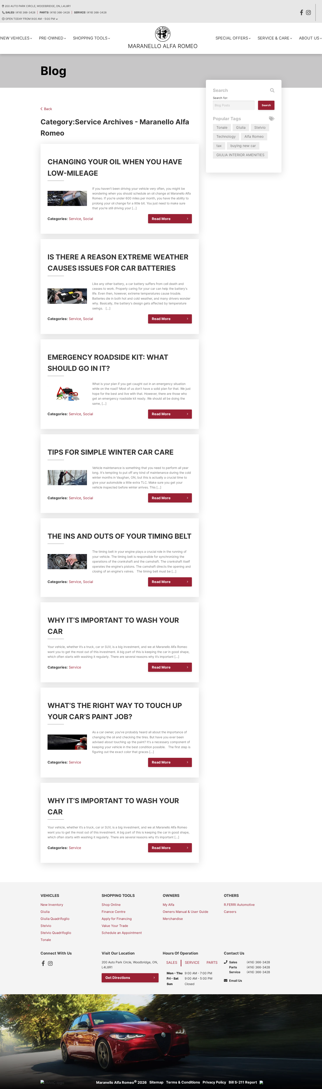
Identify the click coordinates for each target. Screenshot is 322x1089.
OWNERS (171, 895)
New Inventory (52, 905)
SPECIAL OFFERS (232, 38)
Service (75, 218)
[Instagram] (50, 963)
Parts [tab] (212, 962)
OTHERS (231, 895)
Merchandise (173, 919)
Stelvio (260, 127)
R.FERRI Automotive (239, 905)
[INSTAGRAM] (308, 12)
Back (48, 109)
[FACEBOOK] (301, 12)
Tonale (221, 127)
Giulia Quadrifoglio (55, 919)
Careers (230, 912)
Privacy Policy (214, 1082)
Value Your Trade (115, 926)
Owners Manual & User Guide (185, 912)
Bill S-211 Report (243, 1082)
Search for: (220, 98)
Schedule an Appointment (122, 933)
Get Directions (117, 977)
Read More (161, 218)
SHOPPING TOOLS (90, 38)
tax (219, 145)
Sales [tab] (171, 962)
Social (88, 218)
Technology (226, 136)
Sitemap (156, 1082)
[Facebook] (43, 963)
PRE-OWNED (51, 38)
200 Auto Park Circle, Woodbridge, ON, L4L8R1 (38, 6)
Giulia (241, 127)
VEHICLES (50, 895)
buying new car (243, 145)
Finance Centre (114, 912)
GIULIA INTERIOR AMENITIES (240, 155)
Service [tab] (192, 962)
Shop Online (111, 905)
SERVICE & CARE (273, 38)
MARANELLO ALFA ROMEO (163, 46)
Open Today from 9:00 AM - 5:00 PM (30, 18)
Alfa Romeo (254, 136)
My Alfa (168, 905)
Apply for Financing (117, 919)
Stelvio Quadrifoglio (56, 933)
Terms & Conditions (183, 1082)
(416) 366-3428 (20, 12)
